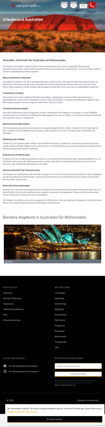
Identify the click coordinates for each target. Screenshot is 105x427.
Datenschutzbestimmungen (65, 385)
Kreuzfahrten (61, 314)
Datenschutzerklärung (13, 309)
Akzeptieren (55, 419)
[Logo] (13, 5)
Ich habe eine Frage (78, 374)
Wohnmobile (60, 336)
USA (57, 347)
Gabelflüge (59, 298)
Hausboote (60, 325)
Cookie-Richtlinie (15, 411)
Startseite (8, 292)
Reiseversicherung (11, 320)
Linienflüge (60, 292)
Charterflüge (60, 303)
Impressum (8, 303)
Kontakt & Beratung (12, 298)
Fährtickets (60, 320)
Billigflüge (59, 309)
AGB (5, 314)
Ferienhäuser (60, 342)
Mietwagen (60, 331)
